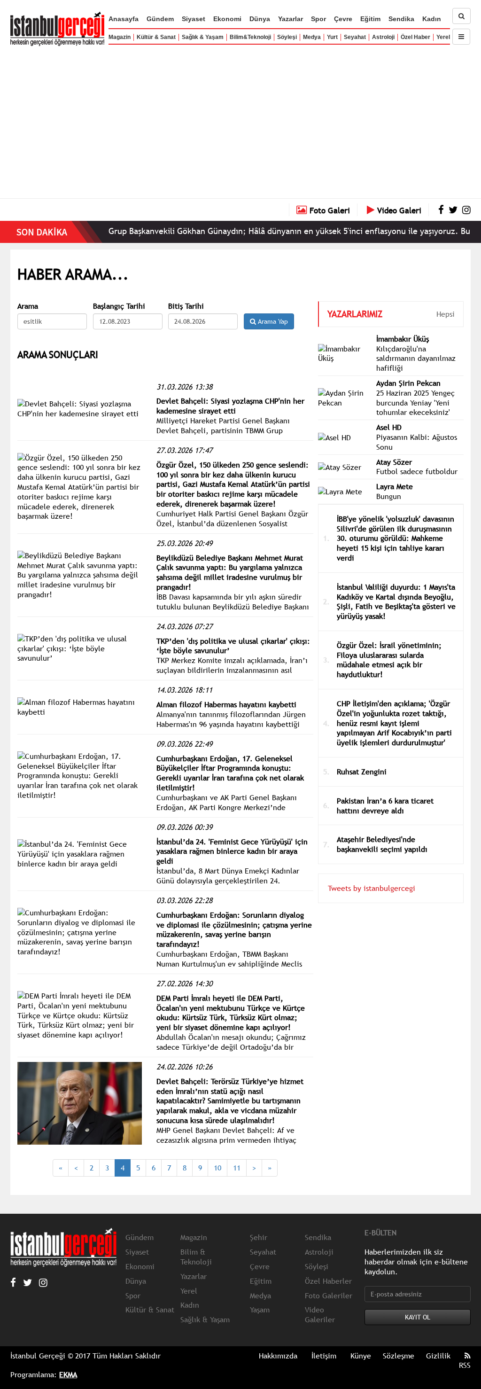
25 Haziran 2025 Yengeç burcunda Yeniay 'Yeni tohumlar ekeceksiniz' (415, 403)
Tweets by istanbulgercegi (371, 888)
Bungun (388, 496)
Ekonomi (227, 19)
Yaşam (260, 1309)
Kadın (431, 19)
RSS (465, 1365)
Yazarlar (290, 19)
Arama (27, 306)
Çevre (343, 19)
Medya (312, 37)
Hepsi (445, 314)
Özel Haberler (328, 1281)
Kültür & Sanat (156, 37)
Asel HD (389, 427)
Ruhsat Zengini (362, 771)
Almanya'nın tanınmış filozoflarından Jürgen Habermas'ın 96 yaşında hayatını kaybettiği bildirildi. (231, 724)
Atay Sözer (394, 462)
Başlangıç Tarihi (119, 306)
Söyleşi (287, 37)
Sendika (401, 19)
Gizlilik (438, 1355)
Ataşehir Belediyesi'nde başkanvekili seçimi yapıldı (382, 844)
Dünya (259, 19)
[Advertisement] (240, 120)
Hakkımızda (278, 1355)
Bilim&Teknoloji (250, 37)
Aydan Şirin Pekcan (408, 383)
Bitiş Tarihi (186, 306)
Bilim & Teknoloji (196, 1257)
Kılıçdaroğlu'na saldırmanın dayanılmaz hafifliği (416, 358)
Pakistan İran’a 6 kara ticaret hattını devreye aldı (385, 806)
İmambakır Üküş (402, 339)
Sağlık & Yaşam (203, 37)
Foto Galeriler (328, 1295)
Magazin (120, 37)
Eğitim (370, 19)
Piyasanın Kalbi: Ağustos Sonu (416, 442)
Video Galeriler (320, 1314)
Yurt (332, 37)
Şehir (258, 1237)
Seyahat (355, 37)
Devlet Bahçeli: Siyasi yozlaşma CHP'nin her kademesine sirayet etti (230, 406)
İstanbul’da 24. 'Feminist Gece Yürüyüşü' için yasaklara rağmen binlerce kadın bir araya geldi (232, 851)
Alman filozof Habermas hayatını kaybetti (226, 704)
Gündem (160, 19)
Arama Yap (272, 321)
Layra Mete (394, 486)
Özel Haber (415, 37)
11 (236, 1168)
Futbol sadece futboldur (417, 471)
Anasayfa (124, 19)
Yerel (443, 37)
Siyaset (193, 19)
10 (217, 1168)
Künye (360, 1355)
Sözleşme (398, 1355)
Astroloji (383, 37)
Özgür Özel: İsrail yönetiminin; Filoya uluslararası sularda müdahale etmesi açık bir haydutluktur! (389, 659)
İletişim (323, 1355)
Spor (318, 19)
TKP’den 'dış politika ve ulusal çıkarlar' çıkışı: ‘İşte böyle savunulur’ (233, 646)
